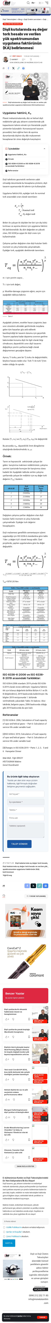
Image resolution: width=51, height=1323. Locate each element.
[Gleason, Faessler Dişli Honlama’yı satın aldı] (40, 1154)
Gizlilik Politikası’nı (13, 1227)
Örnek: (11, 159)
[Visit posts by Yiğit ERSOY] (5, 59)
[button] (42, 1317)
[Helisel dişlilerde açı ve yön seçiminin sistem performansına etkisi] (40, 1095)
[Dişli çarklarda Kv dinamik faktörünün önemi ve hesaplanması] (40, 1014)
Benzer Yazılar (14, 993)
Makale (37, 1120)
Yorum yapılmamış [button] (37, 896)
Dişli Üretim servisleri (13, 24)
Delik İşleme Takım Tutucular (39, 1076)
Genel (36, 1062)
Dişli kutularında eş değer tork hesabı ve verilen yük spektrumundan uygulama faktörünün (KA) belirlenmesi (25, 869)
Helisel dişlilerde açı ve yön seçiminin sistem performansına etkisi (16, 1092)
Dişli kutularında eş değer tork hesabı (31, 863)
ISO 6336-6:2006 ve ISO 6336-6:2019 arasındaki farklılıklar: (22, 165)
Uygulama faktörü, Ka (17, 155)
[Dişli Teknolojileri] (9, 3)
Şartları (19, 1316)
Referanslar (13, 171)
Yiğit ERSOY (17, 56)
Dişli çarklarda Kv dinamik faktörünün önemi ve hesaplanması (15, 1011)
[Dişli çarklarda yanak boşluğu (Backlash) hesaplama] (40, 1033)
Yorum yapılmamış (31, 56)
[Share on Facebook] (8, 68)
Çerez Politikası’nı (13, 1236)
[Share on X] (13, 68)
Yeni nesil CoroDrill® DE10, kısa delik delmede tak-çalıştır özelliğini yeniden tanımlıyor (17, 1072)
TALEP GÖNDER (19, 844)
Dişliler (37, 1117)
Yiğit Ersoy (7, 875)
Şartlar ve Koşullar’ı (14, 1232)
